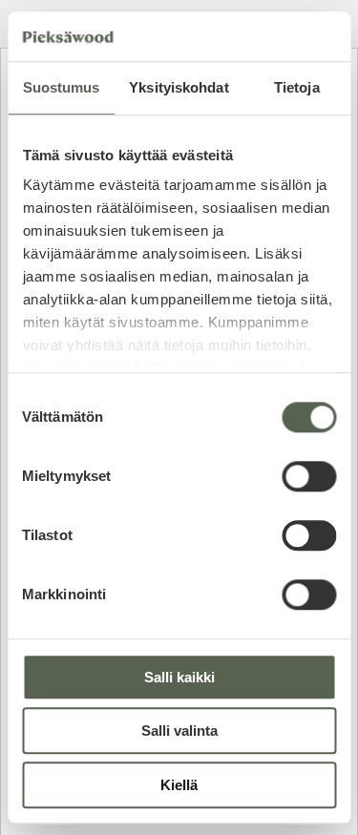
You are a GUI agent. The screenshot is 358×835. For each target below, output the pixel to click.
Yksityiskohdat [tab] (178, 87)
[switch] (309, 476)
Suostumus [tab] (61, 87)
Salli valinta (179, 731)
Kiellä (179, 785)
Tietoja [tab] (297, 87)
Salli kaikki (179, 677)
